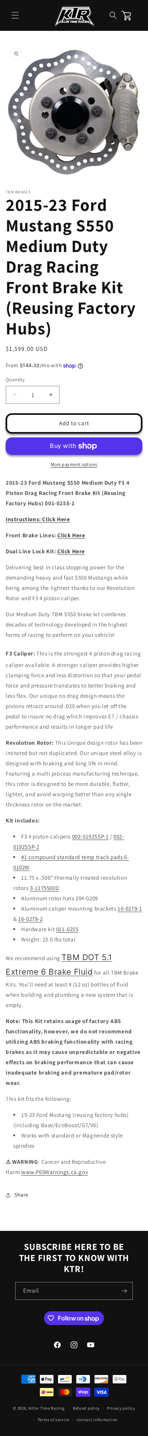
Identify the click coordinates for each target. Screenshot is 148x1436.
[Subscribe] (124, 1291)
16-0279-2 (30, 918)
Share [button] (21, 1194)
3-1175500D (44, 887)
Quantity (15, 379)
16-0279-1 (130, 908)
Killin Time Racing (46, 1407)
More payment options (74, 464)
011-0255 (67, 929)
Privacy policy (121, 1408)
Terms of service (53, 1419)
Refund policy (86, 1408)
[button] (15, 15)
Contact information (97, 1419)
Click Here (71, 535)
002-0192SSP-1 (90, 836)
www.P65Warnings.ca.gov (54, 1172)
